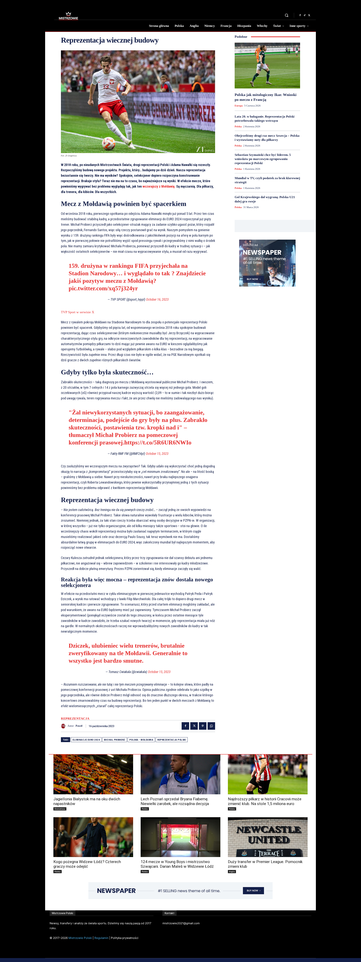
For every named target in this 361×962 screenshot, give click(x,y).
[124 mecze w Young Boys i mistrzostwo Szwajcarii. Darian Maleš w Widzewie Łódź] (180, 837)
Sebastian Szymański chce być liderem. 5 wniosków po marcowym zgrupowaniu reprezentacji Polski (263, 159)
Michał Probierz (114, 739)
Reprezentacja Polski (171, 739)
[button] (286, 15)
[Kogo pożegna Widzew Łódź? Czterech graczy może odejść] (93, 837)
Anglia (232, 871)
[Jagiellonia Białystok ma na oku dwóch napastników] (93, 774)
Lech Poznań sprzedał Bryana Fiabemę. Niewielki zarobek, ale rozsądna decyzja (175, 801)
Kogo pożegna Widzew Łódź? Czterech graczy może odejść (87, 864)
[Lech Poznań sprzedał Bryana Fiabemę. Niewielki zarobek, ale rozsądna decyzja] (180, 774)
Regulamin (101, 938)
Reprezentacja (75, 718)
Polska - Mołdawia (141, 739)
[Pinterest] (202, 726)
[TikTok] (304, 15)
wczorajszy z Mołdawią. (159, 186)
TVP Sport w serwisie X (77, 312)
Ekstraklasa (60, 808)
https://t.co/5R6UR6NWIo (157, 442)
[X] (309, 15)
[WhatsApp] (211, 726)
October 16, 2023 (157, 299)
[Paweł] (64, 726)
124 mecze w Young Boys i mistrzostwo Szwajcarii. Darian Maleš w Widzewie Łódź (177, 864)
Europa (239, 105)
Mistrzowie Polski (80, 938)
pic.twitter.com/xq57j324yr (103, 288)
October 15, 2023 (157, 454)
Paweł (79, 725)
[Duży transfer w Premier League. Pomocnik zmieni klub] (268, 837)
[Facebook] (300, 15)
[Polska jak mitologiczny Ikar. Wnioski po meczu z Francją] (267, 65)
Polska (238, 126)
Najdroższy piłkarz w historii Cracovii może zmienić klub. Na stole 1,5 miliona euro (264, 801)
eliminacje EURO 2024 (86, 739)
